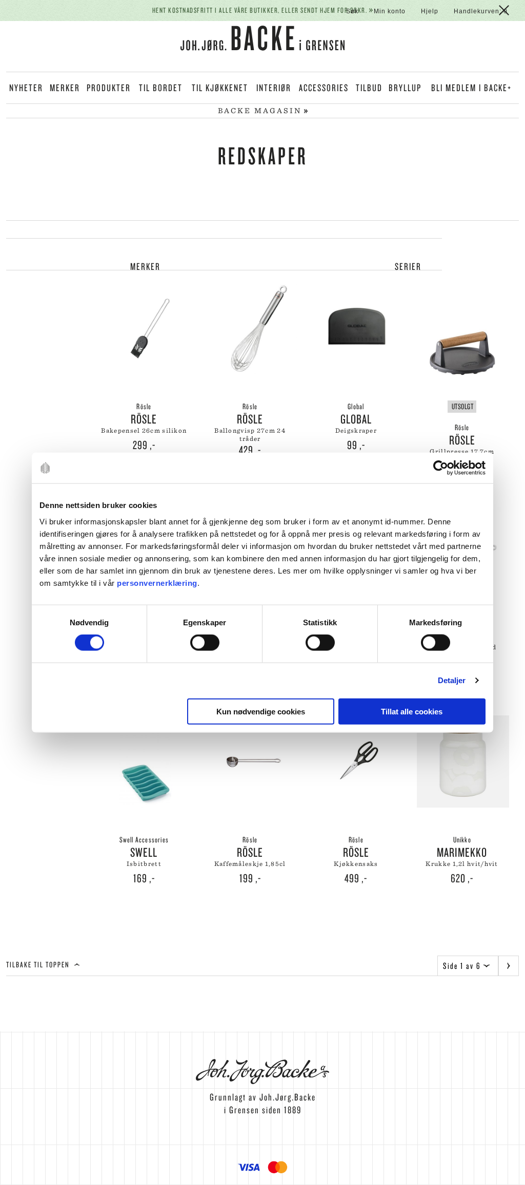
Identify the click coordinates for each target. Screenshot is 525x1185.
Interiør (273, 87)
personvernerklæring (157, 582)
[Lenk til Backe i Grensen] (262, 40)
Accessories (324, 87)
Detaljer (452, 680)
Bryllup (405, 87)
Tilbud (369, 87)
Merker (65, 87)
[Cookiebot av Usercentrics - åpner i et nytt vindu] (441, 468)
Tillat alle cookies (411, 711)
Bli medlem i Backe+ (471, 87)
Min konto (390, 11)
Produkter (109, 87)
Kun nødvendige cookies (260, 711)
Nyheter (26, 87)
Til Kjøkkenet (220, 87)
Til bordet (161, 87)
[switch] (204, 642)
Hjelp (429, 11)
